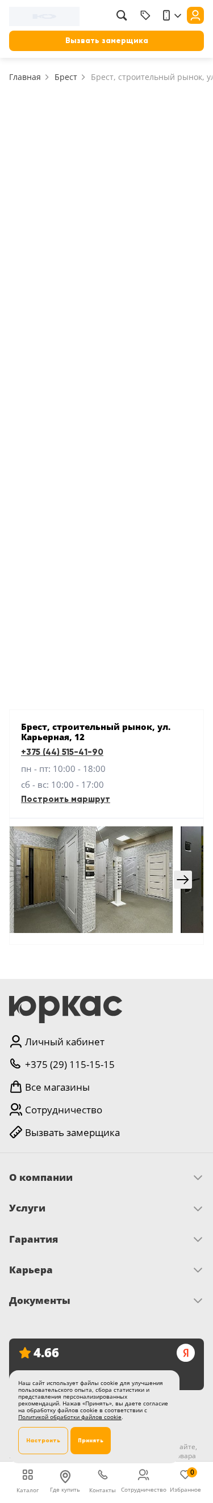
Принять (90, 1440)
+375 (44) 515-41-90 (62, 752)
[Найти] (121, 15)
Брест (66, 76)
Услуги (27, 1208)
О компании (41, 1177)
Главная (25, 76)
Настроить (43, 1440)
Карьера (31, 1270)
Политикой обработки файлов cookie (70, 1417)
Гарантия (33, 1239)
